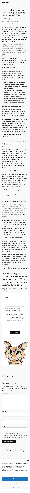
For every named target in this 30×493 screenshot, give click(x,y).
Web (3, 426)
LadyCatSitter (6, 2)
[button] (27, 460)
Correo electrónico (8, 419)
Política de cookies (7, 491)
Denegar (15, 483)
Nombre (5, 411)
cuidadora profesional (13, 254)
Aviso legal (24, 491)
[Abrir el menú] (27, 2)
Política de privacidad (16, 491)
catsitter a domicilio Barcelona (11, 24)
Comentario (6, 394)
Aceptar (15, 478)
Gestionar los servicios (14, 474)
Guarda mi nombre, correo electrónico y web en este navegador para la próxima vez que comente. (15, 435)
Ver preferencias (15, 487)
